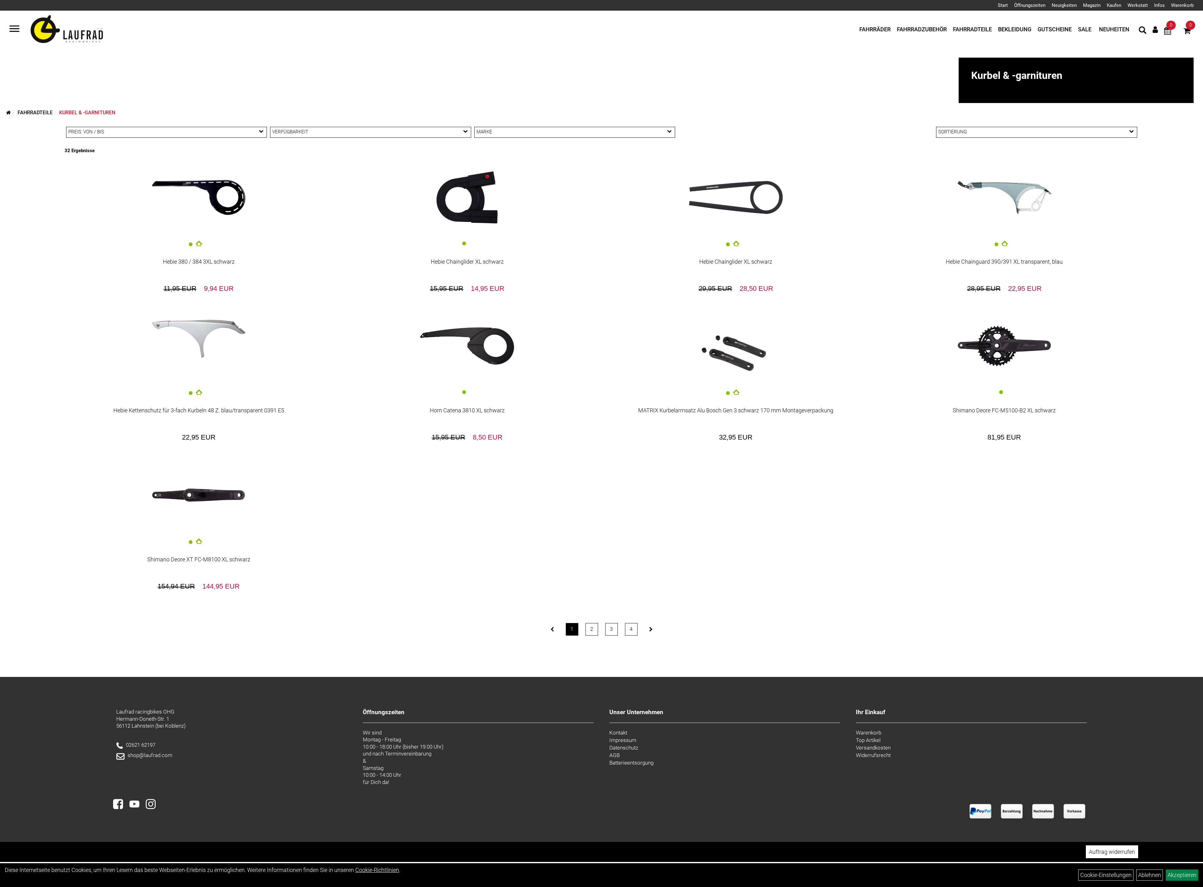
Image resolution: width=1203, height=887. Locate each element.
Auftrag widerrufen (1112, 851)
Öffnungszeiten (1029, 5)
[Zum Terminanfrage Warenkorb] (1167, 32)
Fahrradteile (972, 29)
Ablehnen (1149, 875)
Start (1003, 5)
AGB (614, 755)
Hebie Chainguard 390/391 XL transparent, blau (1004, 261)
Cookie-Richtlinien (377, 870)
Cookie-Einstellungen (1106, 875)
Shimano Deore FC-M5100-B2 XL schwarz (1004, 410)
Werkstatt (1137, 5)
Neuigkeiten (1064, 5)
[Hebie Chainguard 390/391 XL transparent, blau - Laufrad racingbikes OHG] (1004, 197)
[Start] (8, 113)
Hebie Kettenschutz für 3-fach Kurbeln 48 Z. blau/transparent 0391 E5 (198, 410)
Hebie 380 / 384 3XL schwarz (199, 261)
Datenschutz (623, 748)
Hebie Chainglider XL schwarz (467, 261)
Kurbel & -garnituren (87, 113)
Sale (1084, 29)
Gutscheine (1055, 29)
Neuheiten (1114, 29)
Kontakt (618, 733)
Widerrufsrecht (873, 755)
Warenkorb (1182, 5)
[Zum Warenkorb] (1187, 32)
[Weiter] (651, 629)
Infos (1159, 5)
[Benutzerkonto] (1155, 30)
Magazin (1092, 5)
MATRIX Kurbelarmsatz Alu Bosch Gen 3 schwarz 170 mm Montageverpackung (735, 410)
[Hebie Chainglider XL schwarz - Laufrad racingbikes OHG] (467, 197)
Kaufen (1114, 5)
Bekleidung (1014, 29)
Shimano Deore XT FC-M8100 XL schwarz (198, 559)
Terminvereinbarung (408, 753)
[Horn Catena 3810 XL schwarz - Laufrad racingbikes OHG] (467, 346)
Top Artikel (868, 740)
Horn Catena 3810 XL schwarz (467, 410)
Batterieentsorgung (631, 763)
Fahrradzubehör (922, 29)
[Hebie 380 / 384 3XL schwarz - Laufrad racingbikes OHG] (199, 197)
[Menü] (14, 29)
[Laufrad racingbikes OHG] (76, 29)
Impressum (622, 740)
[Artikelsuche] (1142, 31)
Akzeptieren (1182, 875)
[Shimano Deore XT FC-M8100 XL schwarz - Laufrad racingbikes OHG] (199, 495)
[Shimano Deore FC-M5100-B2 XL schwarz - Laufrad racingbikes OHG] (1004, 346)
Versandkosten (873, 748)
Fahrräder (875, 29)
